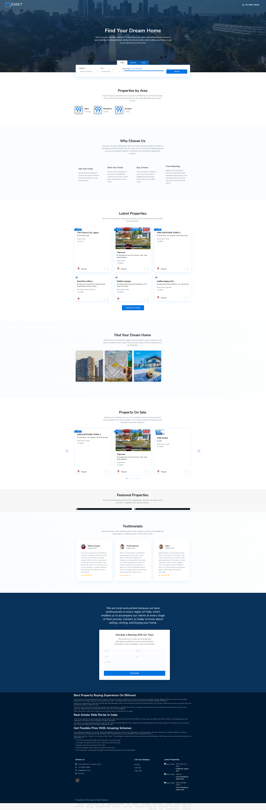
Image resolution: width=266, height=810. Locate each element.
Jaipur (86, 108)
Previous (67, 451)
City (102, 68)
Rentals (92, 290)
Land (78, 239)
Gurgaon (128, 108)
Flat (78, 290)
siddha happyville (165, 281)
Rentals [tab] (133, 62)
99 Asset (84, 269)
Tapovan (121, 252)
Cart (128, 804)
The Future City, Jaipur (88, 232)
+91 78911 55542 (252, 5)
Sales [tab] (122, 62)
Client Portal (145, 804)
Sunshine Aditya (85, 281)
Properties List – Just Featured (169, 807)
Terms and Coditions (172, 809)
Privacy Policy (127, 807)
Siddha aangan (124, 281)
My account (116, 807)
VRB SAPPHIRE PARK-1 (169, 232)
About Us (81, 804)
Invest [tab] (144, 62)
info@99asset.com (84, 770)
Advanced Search (93, 804)
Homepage (89, 807)
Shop (161, 809)
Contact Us (168, 804)
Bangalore (107, 108)
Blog (103, 804)
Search (177, 71)
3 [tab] (133, 479)
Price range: (126, 68)
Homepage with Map (103, 807)
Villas (82, 290)
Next (199, 451)
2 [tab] (130, 479)
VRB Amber (162, 438)
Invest (84, 239)
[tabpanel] (93, 452)
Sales (168, 239)
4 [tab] (136, 479)
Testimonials (186, 809)
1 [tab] (127, 479)
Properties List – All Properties (145, 807)
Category (82, 68)
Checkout (135, 804)
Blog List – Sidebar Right (115, 804)
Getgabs (91, 800)
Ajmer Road (180, 236)
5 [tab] (139, 479)
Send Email (134, 673)
